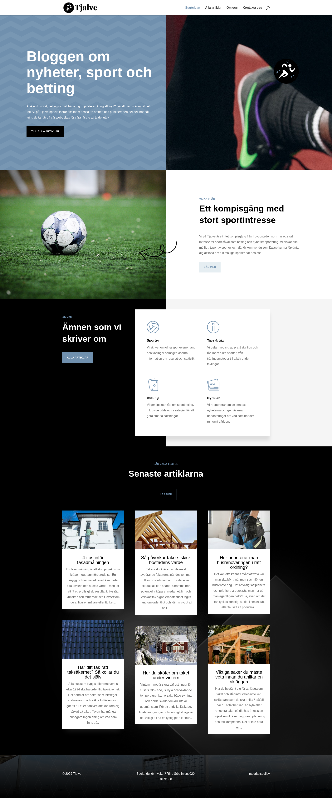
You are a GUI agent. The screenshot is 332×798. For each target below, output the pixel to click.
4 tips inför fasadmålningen (93, 560)
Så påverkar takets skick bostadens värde (166, 560)
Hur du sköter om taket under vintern (166, 675)
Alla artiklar (213, 7)
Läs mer (210, 266)
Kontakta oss (252, 7)
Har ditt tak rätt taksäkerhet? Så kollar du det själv (93, 672)
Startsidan (192, 7)
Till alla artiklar (45, 131)
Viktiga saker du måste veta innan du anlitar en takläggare (239, 676)
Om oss (232, 7)
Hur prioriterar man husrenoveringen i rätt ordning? (239, 562)
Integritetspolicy (259, 773)
